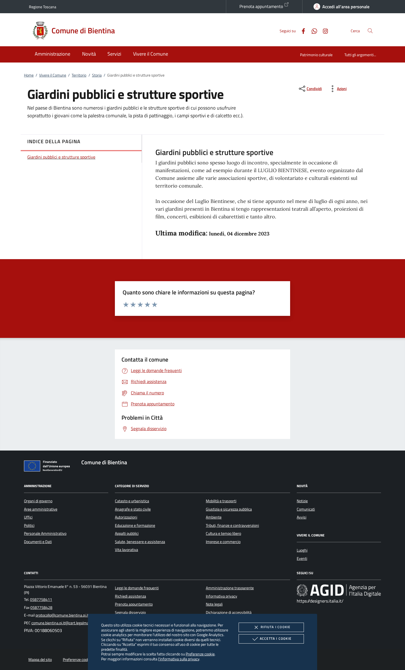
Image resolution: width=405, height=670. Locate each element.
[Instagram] (323, 30)
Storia (97, 75)
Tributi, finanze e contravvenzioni (232, 525)
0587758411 (41, 599)
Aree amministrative (40, 509)
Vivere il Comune (52, 75)
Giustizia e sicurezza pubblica (229, 509)
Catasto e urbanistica (132, 501)
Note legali (214, 604)
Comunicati (306, 509)
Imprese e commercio (223, 542)
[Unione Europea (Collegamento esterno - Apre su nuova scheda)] (48, 467)
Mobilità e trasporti (221, 501)
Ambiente (214, 517)
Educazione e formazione (135, 525)
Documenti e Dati (38, 542)
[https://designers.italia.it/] (339, 590)
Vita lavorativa (126, 550)
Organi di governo (38, 501)
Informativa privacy (221, 596)
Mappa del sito (40, 660)
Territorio (79, 75)
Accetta (275, 638)
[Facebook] (301, 30)
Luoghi (302, 550)
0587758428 (41, 607)
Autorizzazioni (126, 517)
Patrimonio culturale (316, 55)
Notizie (302, 501)
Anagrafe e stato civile (133, 509)
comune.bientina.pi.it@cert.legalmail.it (62, 623)
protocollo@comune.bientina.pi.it (62, 615)
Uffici (28, 517)
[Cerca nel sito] (370, 31)
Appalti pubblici (127, 533)
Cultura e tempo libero (223, 533)
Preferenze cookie (200, 654)
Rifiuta (275, 627)
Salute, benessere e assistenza (140, 542)
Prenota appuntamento (261, 6)
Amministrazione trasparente (230, 588)
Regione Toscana (42, 7)
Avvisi (301, 517)
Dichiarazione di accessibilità (229, 612)
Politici (29, 525)
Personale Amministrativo (45, 533)
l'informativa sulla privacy (178, 659)
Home (29, 75)
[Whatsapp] (312, 30)
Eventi (302, 558)
